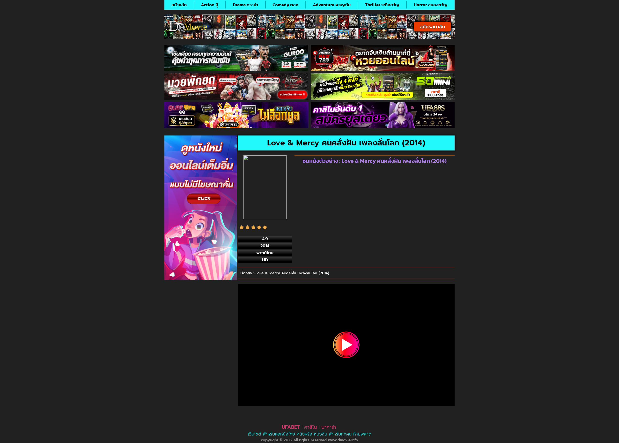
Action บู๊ (209, 4)
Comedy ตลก (285, 4)
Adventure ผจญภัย (332, 4)
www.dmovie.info (343, 440)
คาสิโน (310, 427)
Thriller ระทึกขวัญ (382, 4)
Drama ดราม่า (245, 4)
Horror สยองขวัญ (431, 4)
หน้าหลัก (179, 4)
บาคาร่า (328, 427)
